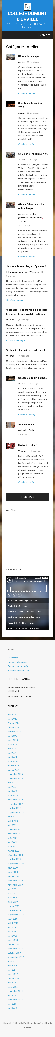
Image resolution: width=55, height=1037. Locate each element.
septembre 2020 (16, 863)
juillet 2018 (13, 923)
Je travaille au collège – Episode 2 (26, 266)
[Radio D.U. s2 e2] (10, 446)
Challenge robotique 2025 (33, 154)
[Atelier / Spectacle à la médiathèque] (10, 204)
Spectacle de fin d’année (32, 377)
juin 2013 (12, 1004)
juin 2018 (12, 927)
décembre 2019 (15, 880)
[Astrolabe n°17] (10, 425)
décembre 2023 (15, 774)
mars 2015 (13, 986)
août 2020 (13, 867)
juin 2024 (12, 748)
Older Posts (29, 497)
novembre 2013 (15, 999)
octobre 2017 (14, 952)
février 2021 (13, 850)
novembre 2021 (15, 833)
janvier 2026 (13, 727)
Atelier (21, 62)
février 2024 (13, 765)
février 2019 (13, 906)
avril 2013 (12, 1008)
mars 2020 (13, 872)
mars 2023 (13, 795)
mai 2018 (12, 931)
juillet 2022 (13, 821)
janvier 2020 (13, 876)
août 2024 (13, 744)
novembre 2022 (15, 804)
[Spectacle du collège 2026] (10, 103)
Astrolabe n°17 (26, 424)
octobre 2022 (14, 808)
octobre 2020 (14, 859)
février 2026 (13, 723)
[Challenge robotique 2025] (10, 154)
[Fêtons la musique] (10, 57)
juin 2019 (12, 889)
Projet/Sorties (35, 217)
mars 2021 (13, 846)
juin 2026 (12, 714)
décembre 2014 (15, 991)
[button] (45, 35)
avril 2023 (12, 791)
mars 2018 (13, 940)
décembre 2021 (15, 829)
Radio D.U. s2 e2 (27, 445)
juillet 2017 (13, 965)
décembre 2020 (15, 855)
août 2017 (13, 961)
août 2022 (13, 816)
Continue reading (28, 93)
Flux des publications (18, 662)
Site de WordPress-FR (18, 670)
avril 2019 (12, 897)
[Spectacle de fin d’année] (10, 378)
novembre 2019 (15, 884)
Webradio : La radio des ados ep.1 (25, 350)
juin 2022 (12, 825)
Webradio (34, 272)
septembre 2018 (16, 914)
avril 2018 (12, 935)
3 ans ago (10, 276)
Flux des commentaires (19, 666)
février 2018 (13, 944)
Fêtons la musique (28, 56)
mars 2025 (13, 740)
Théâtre (22, 221)
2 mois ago (35, 62)
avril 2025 (12, 736)
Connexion (13, 657)
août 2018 (13, 918)
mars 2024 (13, 761)
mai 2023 (12, 787)
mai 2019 (12, 893)
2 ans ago (25, 225)
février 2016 (13, 978)
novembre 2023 (15, 778)
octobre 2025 (14, 731)
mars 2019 (13, 901)
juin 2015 (12, 982)
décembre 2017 (15, 948)
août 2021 (13, 838)
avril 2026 (12, 719)
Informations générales (17, 272)
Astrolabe (23, 430)
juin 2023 (12, 782)
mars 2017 (13, 974)
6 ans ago (22, 434)
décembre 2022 (15, 799)
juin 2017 (12, 969)
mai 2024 (12, 753)
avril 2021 (12, 842)
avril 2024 (12, 757)
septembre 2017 (16, 957)
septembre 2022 (16, 812)
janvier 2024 (13, 770)
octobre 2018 (14, 910)
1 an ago (33, 159)
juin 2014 (12, 995)
